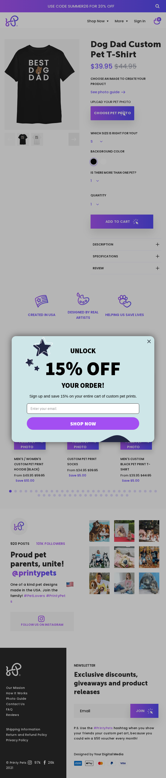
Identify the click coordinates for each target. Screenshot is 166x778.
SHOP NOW (83, 423)
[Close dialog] (149, 341)
